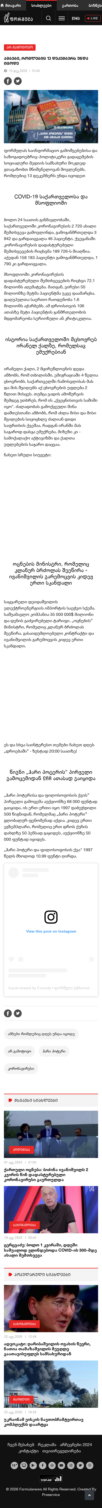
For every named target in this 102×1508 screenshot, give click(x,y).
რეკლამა (47, 1444)
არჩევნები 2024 (76, 1444)
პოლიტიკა (21, 1150)
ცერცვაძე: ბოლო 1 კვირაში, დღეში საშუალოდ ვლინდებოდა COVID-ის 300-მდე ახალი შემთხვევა (50, 1249)
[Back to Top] (89, 1495)
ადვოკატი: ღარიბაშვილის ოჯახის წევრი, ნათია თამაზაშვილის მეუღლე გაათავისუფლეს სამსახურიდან (47, 1348)
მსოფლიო (21, 1399)
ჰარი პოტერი (54, 1051)
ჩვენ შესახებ (21, 1444)
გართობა (70, 5)
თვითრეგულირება (61, 1450)
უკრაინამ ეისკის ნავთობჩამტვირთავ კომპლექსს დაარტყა (43, 1422)
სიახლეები (41, 5)
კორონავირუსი (21, 1068)
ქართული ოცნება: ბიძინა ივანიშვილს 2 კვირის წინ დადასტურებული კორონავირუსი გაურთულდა (46, 1174)
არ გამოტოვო (20, 47)
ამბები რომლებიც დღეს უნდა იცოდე (41, 1034)
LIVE (94, 18)
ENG (76, 18)
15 (14, 1465)
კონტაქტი (29, 1450)
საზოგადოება (24, 1225)
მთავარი (13, 5)
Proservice (51, 1495)
